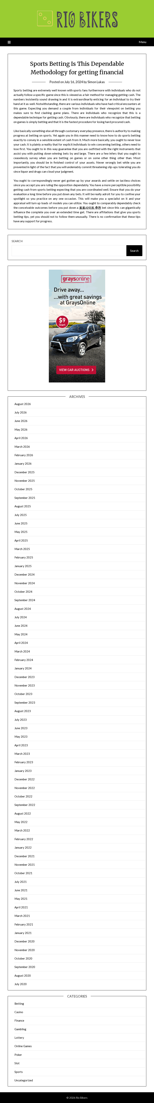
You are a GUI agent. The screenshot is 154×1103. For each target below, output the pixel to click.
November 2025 (24, 480)
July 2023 (20, 719)
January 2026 (23, 463)
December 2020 (24, 941)
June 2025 (20, 523)
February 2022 (23, 839)
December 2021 (24, 856)
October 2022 (23, 796)
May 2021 (20, 898)
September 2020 (24, 967)
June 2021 (20, 890)
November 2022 (24, 788)
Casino (18, 1012)
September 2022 (24, 804)
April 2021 (21, 907)
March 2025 (22, 549)
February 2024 (23, 659)
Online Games (23, 1046)
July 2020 (20, 984)
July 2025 (20, 515)
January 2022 (23, 847)
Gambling (20, 1029)
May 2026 (20, 429)
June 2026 (20, 421)
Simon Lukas (96, 82)
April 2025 (21, 540)
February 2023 (23, 762)
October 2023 (23, 694)
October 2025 (23, 489)
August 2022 (22, 813)
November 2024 (24, 583)
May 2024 (20, 634)
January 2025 (23, 566)
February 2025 (23, 557)
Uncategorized (23, 1080)
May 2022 (20, 822)
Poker (18, 1054)
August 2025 (22, 506)
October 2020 (23, 958)
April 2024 (21, 642)
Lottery (19, 1037)
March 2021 (22, 915)
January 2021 (23, 933)
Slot (17, 1063)
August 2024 (22, 608)
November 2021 (24, 864)
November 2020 (24, 950)
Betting (19, 1003)
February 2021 (23, 924)
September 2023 (24, 702)
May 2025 (20, 531)
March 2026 (22, 446)
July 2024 (20, 617)
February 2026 (23, 455)
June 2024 (20, 625)
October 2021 (23, 873)
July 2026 (20, 412)
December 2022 (24, 779)
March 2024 (22, 651)
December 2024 (24, 574)
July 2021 (20, 881)
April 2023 (21, 745)
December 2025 (24, 472)
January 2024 (23, 668)
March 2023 (22, 753)
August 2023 (22, 711)
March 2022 (22, 830)
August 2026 (22, 404)
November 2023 (24, 685)
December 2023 (24, 677)
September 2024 (24, 600)
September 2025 (24, 497)
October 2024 (23, 591)
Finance (19, 1020)
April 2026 (21, 438)
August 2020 (22, 975)
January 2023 (23, 770)
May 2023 (20, 736)
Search (17, 241)
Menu (142, 42)
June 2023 (20, 728)
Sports (18, 1071)
